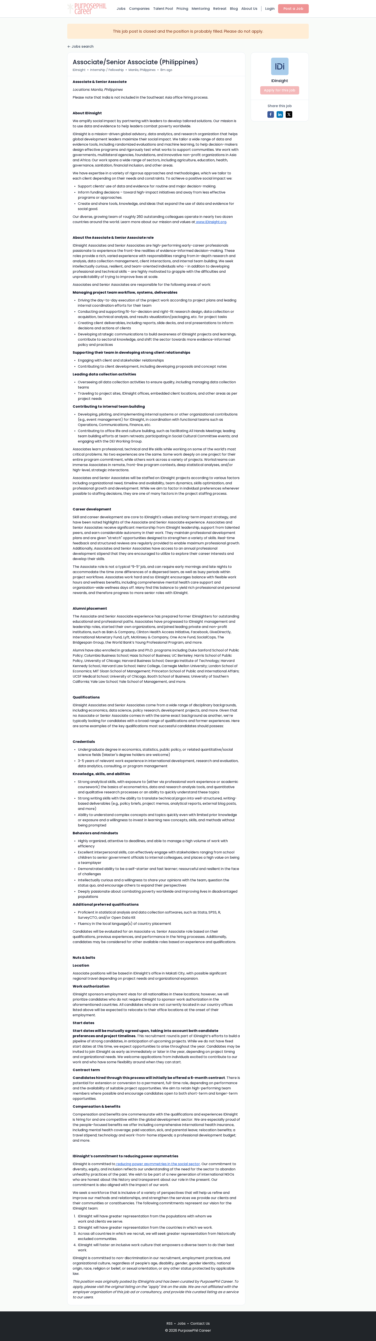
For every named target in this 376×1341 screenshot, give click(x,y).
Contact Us (200, 1323)
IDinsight (79, 70)
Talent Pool (163, 8)
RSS (169, 1323)
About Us (249, 8)
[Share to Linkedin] (280, 114)
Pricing (182, 8)
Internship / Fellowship (107, 70)
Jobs (121, 8)
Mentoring (201, 8)
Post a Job (293, 8)
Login (270, 8)
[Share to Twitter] (289, 114)
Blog (234, 8)
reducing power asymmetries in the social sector (157, 1163)
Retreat (220, 8)
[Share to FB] (270, 114)
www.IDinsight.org (210, 221)
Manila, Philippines (142, 70)
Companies (139, 8)
